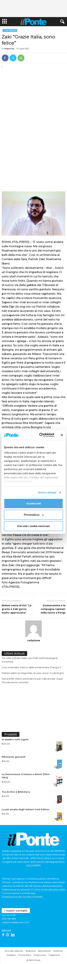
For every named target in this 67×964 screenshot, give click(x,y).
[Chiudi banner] (62, 435)
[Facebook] (5, 57)
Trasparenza (54, 955)
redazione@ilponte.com (15, 922)
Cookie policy (40, 955)
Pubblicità (57, 951)
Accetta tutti (33, 503)
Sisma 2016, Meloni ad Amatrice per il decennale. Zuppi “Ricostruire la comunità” (32, 680)
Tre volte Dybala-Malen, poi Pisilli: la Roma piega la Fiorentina (30, 660)
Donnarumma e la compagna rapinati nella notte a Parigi (53, 609)
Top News (10, 30)
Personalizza (31, 514)
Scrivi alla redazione (14, 951)
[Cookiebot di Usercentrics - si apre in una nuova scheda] (40, 435)
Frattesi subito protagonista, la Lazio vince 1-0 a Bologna (33, 673)
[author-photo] (33, 628)
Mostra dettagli (47, 492)
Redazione (31, 951)
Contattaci (11, 955)
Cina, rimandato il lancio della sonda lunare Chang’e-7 (31, 667)
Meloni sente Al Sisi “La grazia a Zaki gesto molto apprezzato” (16, 609)
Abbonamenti (44, 951)
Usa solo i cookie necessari (33, 525)
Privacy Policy (24, 955)
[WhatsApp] (21, 57)
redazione (9, 48)
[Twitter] (13, 57)
